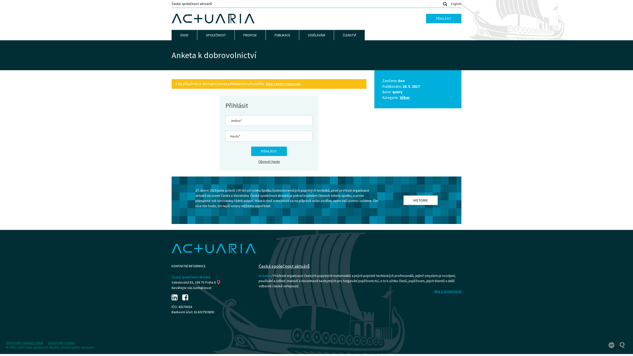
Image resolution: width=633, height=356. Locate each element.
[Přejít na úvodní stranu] (213, 19)
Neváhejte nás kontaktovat (191, 288)
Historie (420, 200)
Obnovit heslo (269, 161)
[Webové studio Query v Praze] (622, 345)
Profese (250, 35)
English (456, 3)
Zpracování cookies (61, 343)
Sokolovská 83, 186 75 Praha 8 (194, 282)
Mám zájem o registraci (283, 83)
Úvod (184, 35)
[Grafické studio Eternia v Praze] (612, 345)
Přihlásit (444, 18)
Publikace (282, 35)
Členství (349, 35)
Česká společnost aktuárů (192, 3)
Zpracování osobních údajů (24, 343)
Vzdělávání (316, 35)
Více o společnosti (447, 291)
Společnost (216, 35)
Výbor (405, 97)
